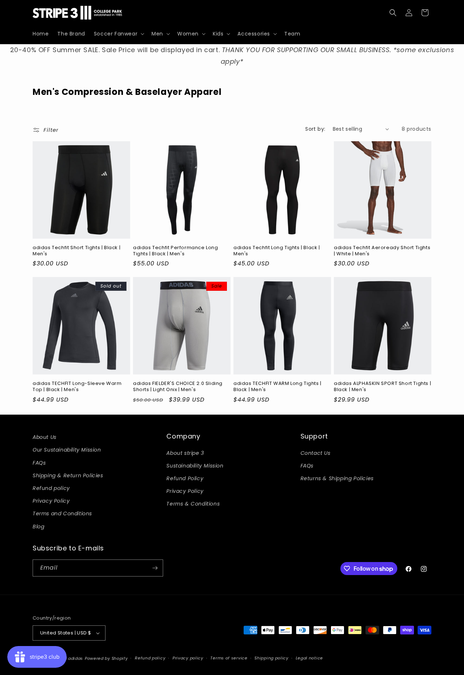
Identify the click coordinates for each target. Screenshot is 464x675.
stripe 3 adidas (66, 658)
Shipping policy (271, 658)
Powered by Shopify (106, 658)
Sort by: (315, 129)
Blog (38, 526)
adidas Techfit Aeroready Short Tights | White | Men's (382, 251)
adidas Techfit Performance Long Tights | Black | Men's (175, 251)
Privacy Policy (51, 500)
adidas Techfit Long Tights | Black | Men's (276, 251)
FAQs (39, 462)
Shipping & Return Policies (68, 475)
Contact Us (316, 453)
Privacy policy (188, 658)
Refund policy (51, 488)
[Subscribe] (155, 568)
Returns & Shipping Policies (337, 478)
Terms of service (228, 658)
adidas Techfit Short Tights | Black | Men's (76, 251)
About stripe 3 (185, 453)
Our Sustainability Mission (67, 449)
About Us (45, 437)
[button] (118, 33)
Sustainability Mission (194, 465)
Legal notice (309, 658)
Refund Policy (184, 478)
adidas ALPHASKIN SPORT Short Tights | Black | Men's (382, 387)
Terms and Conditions (62, 513)
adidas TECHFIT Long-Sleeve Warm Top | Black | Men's (77, 387)
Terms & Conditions (193, 503)
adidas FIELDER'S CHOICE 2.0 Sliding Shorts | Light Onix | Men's (178, 387)
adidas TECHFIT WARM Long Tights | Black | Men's (277, 387)
